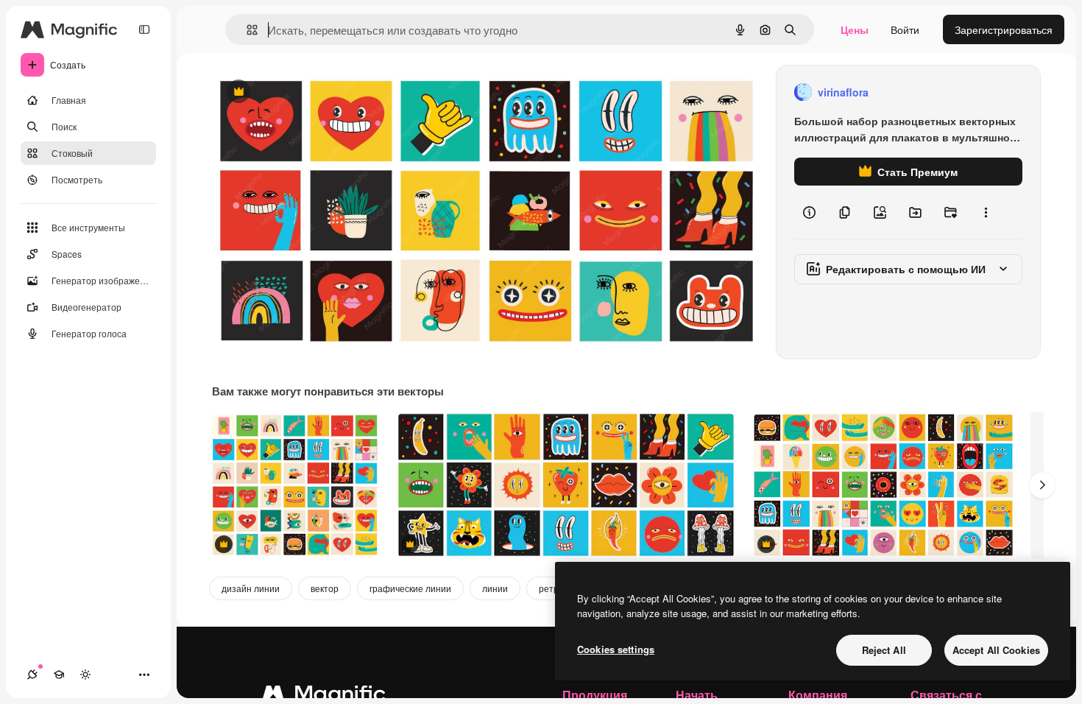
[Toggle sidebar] (144, 29)
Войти (905, 29)
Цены (855, 29)
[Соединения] (32, 674)
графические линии (410, 588)
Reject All (884, 650)
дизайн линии (251, 588)
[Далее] (1042, 485)
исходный (311, 92)
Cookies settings (615, 649)
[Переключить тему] (85, 674)
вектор (325, 588)
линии (495, 588)
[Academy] (59, 674)
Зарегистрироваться (1004, 29)
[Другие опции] (985, 212)
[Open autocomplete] (246, 29)
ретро (551, 588)
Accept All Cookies (996, 650)
